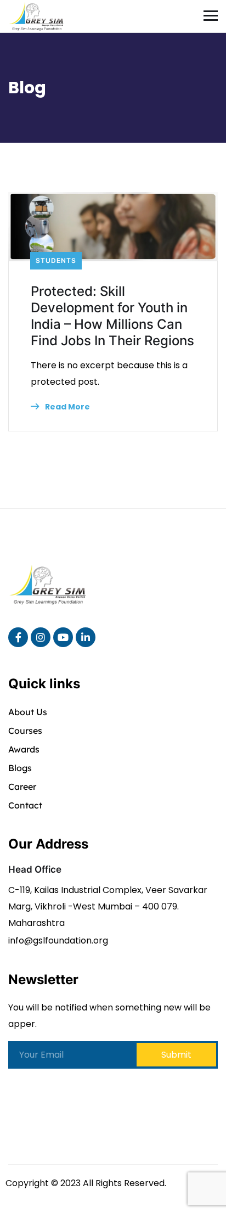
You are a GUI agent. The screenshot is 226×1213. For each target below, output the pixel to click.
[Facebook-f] (18, 637)
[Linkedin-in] (85, 637)
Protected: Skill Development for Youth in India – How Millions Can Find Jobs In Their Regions (112, 316)
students (56, 260)
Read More (66, 406)
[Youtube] (63, 637)
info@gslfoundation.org (58, 940)
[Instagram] (40, 637)
